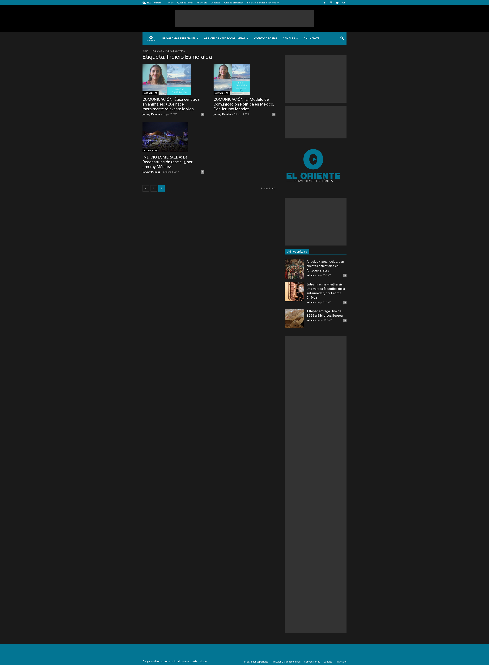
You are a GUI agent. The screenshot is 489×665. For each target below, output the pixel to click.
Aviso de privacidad (234, 2)
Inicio (171, 2)
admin (310, 275)
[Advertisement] (244, 18)
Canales (289, 38)
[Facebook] (325, 2)
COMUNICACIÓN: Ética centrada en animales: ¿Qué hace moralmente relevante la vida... (171, 104)
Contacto (215, 2)
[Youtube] (344, 2)
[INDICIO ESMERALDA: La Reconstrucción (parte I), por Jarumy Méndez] (173, 137)
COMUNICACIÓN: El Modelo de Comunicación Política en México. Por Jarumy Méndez (244, 104)
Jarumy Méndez (151, 114)
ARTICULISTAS (150, 150)
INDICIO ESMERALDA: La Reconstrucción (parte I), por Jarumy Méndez (167, 162)
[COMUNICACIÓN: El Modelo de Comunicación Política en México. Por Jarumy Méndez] (244, 79)
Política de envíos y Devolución (263, 2)
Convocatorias (265, 38)
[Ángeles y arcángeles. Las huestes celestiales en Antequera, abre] (294, 269)
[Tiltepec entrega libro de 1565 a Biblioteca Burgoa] (294, 318)
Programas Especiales (178, 38)
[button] (342, 38)
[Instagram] (331, 2)
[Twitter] (337, 2)
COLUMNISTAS (150, 93)
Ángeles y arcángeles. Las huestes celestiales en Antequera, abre (325, 266)
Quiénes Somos (185, 2)
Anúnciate (202, 2)
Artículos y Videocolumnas (224, 38)
